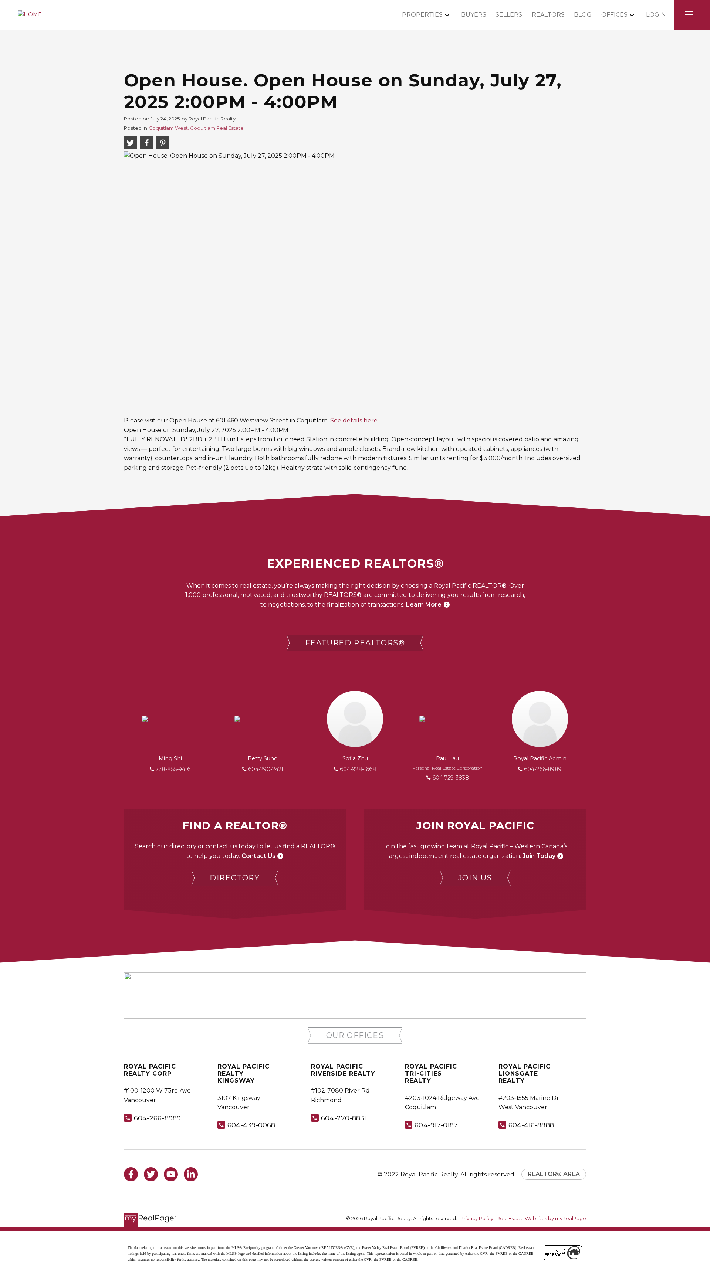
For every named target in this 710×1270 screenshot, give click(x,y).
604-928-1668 (358, 769)
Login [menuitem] (656, 14)
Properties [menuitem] (422, 14)
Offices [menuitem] (614, 14)
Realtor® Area (554, 1174)
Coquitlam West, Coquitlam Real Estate (196, 128)
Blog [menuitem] (583, 14)
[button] (355, 643)
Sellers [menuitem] (509, 14)
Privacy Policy (476, 1218)
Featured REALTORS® (355, 642)
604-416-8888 (531, 1125)
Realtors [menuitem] (548, 14)
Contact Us (258, 855)
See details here (354, 420)
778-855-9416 (173, 769)
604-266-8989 (543, 769)
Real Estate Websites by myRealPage (541, 1218)
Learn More (424, 604)
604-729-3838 (450, 777)
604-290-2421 (265, 769)
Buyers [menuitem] (473, 14)
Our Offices (355, 1035)
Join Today (539, 855)
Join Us (475, 877)
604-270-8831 (343, 1118)
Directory (235, 877)
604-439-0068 (251, 1125)
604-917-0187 (436, 1125)
